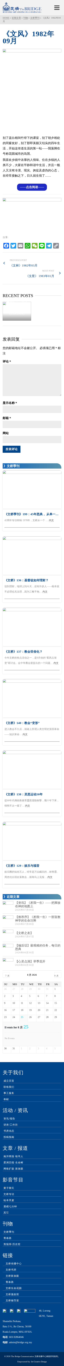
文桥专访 (9, 1194)
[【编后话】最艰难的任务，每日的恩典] (8, 949)
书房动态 (9, 1131)
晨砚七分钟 (10, 1206)
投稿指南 (9, 1137)
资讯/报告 (9, 1118)
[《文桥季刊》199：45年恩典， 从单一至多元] (32, 489)
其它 (6, 1212)
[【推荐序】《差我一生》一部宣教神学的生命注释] (8, 920)
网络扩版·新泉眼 (13, 1168)
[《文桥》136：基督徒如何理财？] (32, 555)
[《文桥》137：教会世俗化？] (32, 627)
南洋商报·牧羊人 (13, 1156)
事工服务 (9, 1093)
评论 (7, 361)
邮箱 (7, 418)
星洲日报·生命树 (13, 1162)
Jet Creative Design (39, 1362)
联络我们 (9, 1087)
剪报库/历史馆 (12, 1244)
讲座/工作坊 (11, 1124)
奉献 (6, 1099)
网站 (6, 433)
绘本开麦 (9, 1200)
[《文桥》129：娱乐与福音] (32, 841)
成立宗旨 (9, 1081)
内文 (51, 520)
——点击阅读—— (32, 187)
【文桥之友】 (24, 933)
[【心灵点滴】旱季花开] (8, 963)
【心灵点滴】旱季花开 (30, 961)
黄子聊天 (9, 1188)
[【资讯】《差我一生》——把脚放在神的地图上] (8, 906)
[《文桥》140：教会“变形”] (32, 698)
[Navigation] (56, 7)
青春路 (8, 1238)
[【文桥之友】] (8, 935)
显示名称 (10, 403)
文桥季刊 (9, 1232)
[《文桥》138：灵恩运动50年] (32, 769)
